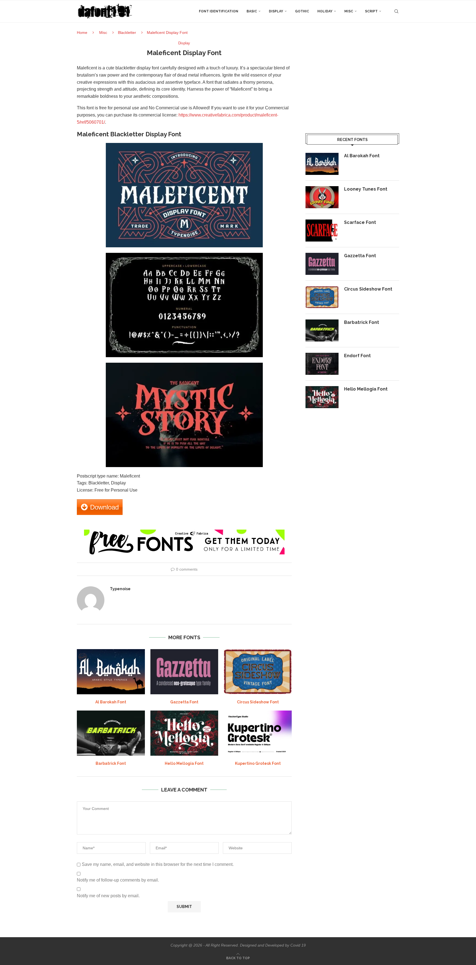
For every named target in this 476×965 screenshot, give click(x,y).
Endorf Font (357, 355)
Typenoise (120, 589)
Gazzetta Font (184, 702)
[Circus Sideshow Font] (258, 671)
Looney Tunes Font (365, 189)
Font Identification (218, 11)
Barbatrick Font (111, 763)
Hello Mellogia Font (184, 763)
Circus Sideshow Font (258, 702)
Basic (252, 11)
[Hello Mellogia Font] (184, 733)
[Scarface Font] (322, 230)
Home (82, 32)
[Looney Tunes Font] (322, 197)
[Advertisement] (352, 79)
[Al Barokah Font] (111, 671)
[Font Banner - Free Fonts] (184, 532)
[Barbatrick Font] (111, 733)
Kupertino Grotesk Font (258, 763)
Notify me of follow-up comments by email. (118, 880)
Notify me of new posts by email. (108, 895)
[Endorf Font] (322, 364)
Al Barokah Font (110, 702)
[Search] (396, 11)
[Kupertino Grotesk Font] (258, 733)
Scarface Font (360, 222)
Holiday (324, 11)
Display (276, 11)
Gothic (302, 11)
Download (104, 507)
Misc (348, 11)
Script (371, 11)
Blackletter (127, 32)
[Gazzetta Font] (184, 671)
